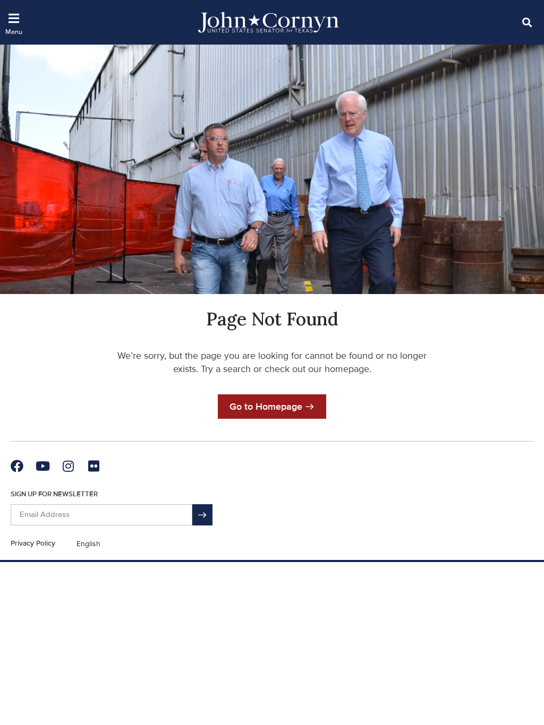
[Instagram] (68, 466)
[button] (527, 22)
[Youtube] (42, 466)
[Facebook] (17, 466)
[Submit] (202, 514)
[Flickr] (93, 466)
